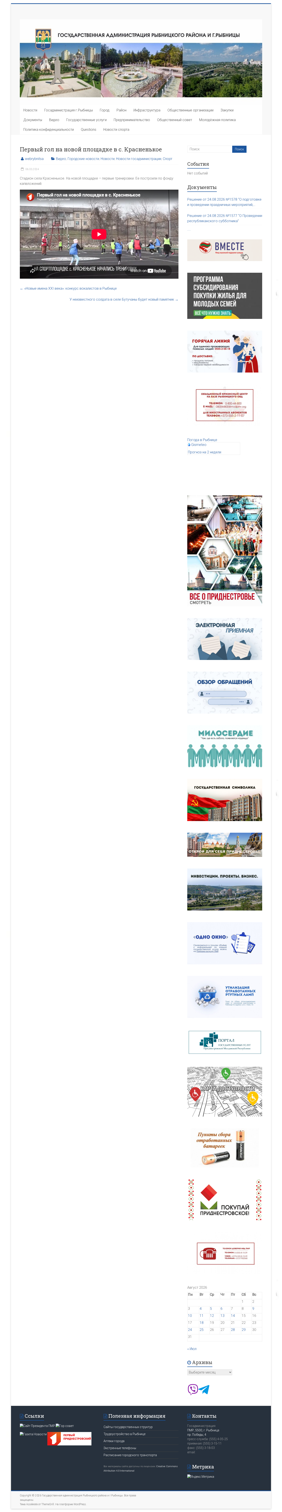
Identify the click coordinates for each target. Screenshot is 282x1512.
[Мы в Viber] (192, 1394)
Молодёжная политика (217, 120)
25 (202, 1330)
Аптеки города (114, 1441)
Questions (88, 129)
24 (190, 1330)
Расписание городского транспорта (130, 1455)
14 (233, 1316)
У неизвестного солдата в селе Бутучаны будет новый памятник (124, 299)
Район (121, 110)
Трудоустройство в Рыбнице (124, 1434)
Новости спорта (116, 129)
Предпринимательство (132, 120)
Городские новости (83, 159)
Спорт (167, 159)
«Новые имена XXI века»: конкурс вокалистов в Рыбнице (68, 288)
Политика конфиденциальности (48, 129)
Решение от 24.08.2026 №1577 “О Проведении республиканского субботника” (224, 218)
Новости (30, 110)
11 (202, 1316)
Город (104, 110)
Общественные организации (190, 110)
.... (189, 229)
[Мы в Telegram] (203, 1394)
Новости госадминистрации (138, 159)
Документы (32, 120)
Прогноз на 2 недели (204, 452)
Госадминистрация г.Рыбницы (68, 110)
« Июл (192, 1349)
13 (222, 1316)
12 (212, 1316)
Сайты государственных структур (128, 1427)
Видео (54, 120)
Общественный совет (174, 120)
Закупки (227, 110)
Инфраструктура (147, 110)
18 (202, 1323)
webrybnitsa (34, 159)
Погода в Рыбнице (202, 440)
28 (233, 1330)
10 (190, 1316)
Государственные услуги (86, 120)
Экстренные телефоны (120, 1448)
